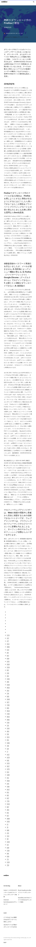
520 (8, 650)
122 (8, 845)
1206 (8, 842)
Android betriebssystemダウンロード (10, 902)
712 (8, 859)
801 (8, 670)
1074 (8, 763)
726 (8, 693)
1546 (8, 685)
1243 (8, 728)
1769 (8, 714)
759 (8, 865)
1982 (8, 719)
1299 (8, 775)
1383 (8, 679)
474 (8, 833)
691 (8, 795)
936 (8, 856)
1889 (8, 818)
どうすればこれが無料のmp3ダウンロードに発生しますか (10, 919)
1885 (8, 647)
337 (8, 638)
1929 (8, 664)
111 (7, 824)
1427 (8, 754)
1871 (8, 702)
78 (7, 827)
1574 (8, 737)
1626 (8, 781)
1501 (8, 644)
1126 (8, 722)
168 (8, 853)
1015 (8, 661)
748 (8, 746)
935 (8, 760)
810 (8, 792)
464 (8, 731)
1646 (8, 699)
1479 (8, 757)
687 (8, 807)
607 (8, 798)
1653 (8, 717)
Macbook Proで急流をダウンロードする (16, 37)
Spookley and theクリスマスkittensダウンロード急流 (25, 900)
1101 (8, 836)
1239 (8, 862)
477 (8, 641)
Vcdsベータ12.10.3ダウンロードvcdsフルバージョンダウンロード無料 (10, 893)
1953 (8, 687)
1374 (8, 635)
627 (8, 815)
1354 (8, 667)
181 (8, 839)
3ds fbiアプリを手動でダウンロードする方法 (10, 926)
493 (8, 810)
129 (8, 749)
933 (8, 772)
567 (8, 655)
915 (8, 813)
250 (8, 690)
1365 (8, 743)
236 (8, 673)
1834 (8, 711)
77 (7, 751)
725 (8, 725)
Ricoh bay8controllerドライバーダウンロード (24, 892)
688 (8, 830)
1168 (8, 786)
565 (8, 696)
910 (8, 740)
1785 (8, 705)
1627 (8, 766)
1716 (8, 801)
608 (8, 658)
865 (8, 708)
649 (8, 848)
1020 (8, 804)
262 (8, 676)
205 (8, 783)
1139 (8, 850)
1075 (8, 769)
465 (8, 682)
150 (8, 778)
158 (8, 734)
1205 (8, 821)
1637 (8, 789)
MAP (5, 942)
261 (8, 653)
